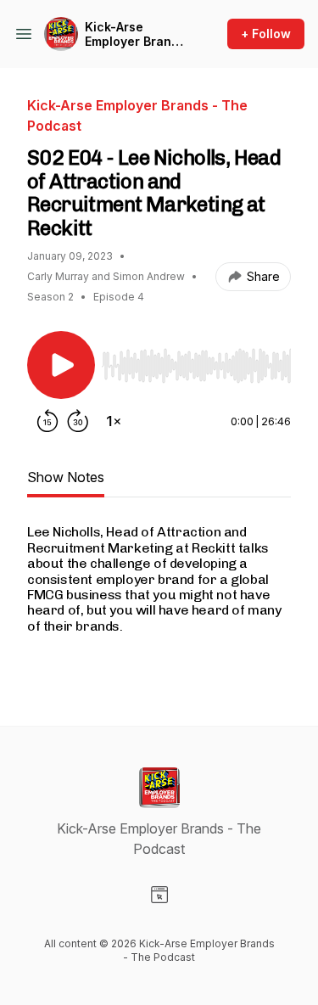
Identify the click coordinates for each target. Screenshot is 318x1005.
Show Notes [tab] (65, 477)
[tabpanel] (159, 598)
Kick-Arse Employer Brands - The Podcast (135, 34)
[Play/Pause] (61, 365)
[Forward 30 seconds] (78, 421)
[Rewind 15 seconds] (47, 421)
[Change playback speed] (114, 421)
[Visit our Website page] (159, 894)
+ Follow (266, 33)
